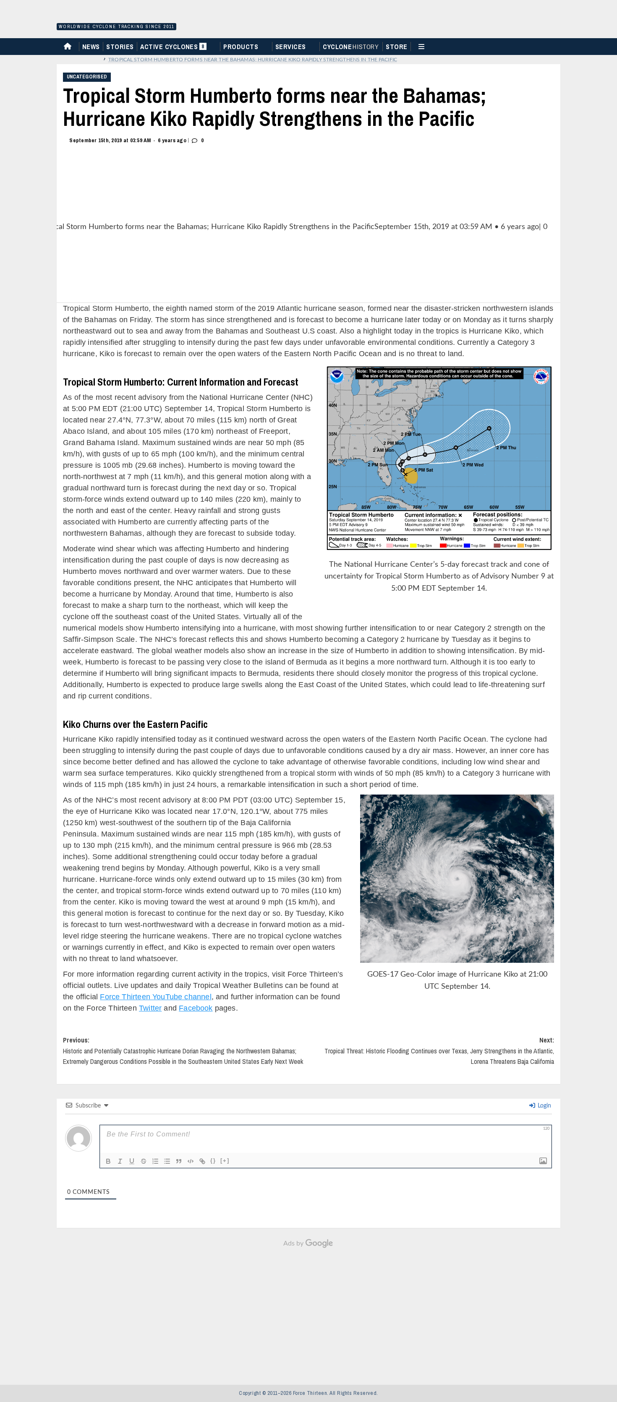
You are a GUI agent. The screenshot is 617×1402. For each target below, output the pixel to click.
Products (240, 46)
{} (213, 1160)
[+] (225, 1160)
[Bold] (108, 1161)
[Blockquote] (179, 1161)
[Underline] (132, 1161)
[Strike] (143, 1161)
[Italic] (120, 1161)
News (91, 46)
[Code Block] (190, 1161)
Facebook (195, 1008)
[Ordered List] (155, 1161)
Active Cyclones (173, 48)
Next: (439, 1050)
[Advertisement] (308, 1312)
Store (396, 46)
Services (290, 46)
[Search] (557, 46)
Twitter (150, 1008)
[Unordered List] (167, 1161)
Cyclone (351, 46)
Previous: (183, 1050)
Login (543, 1106)
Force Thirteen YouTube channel (155, 997)
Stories (119, 46)
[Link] (202, 1161)
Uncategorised (87, 76)
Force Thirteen (115, 16)
